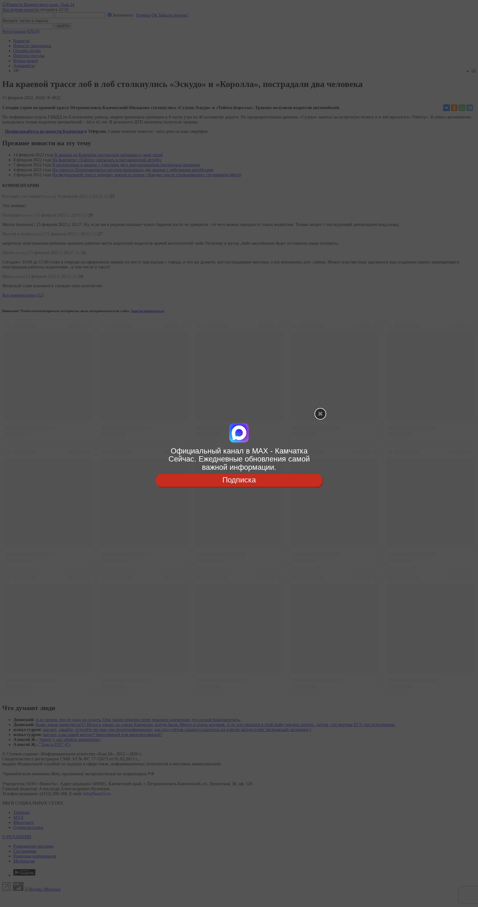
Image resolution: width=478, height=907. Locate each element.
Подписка (239, 480)
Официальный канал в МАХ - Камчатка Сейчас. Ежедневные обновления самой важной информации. (239, 459)
